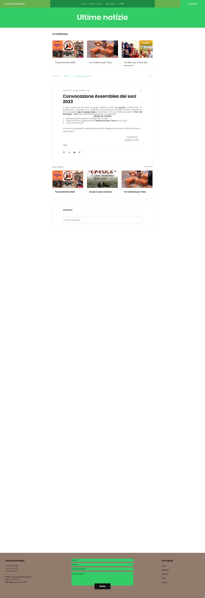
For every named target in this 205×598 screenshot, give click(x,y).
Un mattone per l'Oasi (135, 191)
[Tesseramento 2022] (67, 179)
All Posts (56, 76)
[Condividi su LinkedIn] (74, 152)
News (66, 76)
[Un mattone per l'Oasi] (137, 179)
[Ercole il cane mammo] (102, 179)
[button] (150, 76)
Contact (164, 582)
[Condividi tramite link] (80, 152)
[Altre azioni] (140, 90)
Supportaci (165, 570)
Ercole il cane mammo (101, 191)
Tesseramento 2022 (65, 191)
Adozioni (165, 574)
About (164, 566)
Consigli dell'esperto (82, 76)
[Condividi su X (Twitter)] (69, 152)
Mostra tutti (148, 166)
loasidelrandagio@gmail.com (21, 577)
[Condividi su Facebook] (64, 152)
